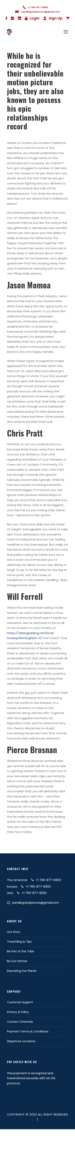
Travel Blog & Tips (19, 942)
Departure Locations (21, 1041)
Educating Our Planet (22, 971)
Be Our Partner (17, 961)
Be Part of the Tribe (20, 951)
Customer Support (20, 1002)
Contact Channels (20, 1022)
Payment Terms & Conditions (27, 1031)
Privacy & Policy (18, 1012)
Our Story (13, 932)
